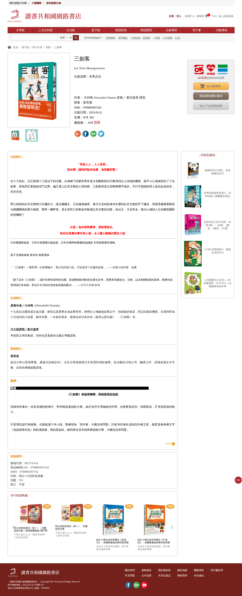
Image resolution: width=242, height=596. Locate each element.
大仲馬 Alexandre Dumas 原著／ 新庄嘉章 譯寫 (114, 97)
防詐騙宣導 (217, 570)
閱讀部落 (121, 30)
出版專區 (171, 30)
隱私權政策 (164, 570)
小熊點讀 (135, 38)
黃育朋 (87, 102)
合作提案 (146, 575)
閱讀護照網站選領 (211, 96)
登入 (178, 16)
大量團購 (36, 3)
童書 (48, 47)
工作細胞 (168, 38)
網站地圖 (182, 570)
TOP (238, 480)
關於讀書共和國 (18, 3)
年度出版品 (164, 575)
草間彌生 (123, 38)
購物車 (200, 16)
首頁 (15, 47)
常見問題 (130, 575)
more (168, 443)
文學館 (20, 30)
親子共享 (37, 47)
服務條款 (146, 570)
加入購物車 (214, 86)
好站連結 (199, 575)
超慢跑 (146, 38)
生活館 (70, 30)
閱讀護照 (146, 30)
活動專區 (221, 30)
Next (172, 527)
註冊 (171, 16)
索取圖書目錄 (53, 3)
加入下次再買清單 (211, 105)
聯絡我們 (182, 575)
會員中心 (190, 16)
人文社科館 (45, 30)
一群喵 (156, 38)
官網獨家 (111, 38)
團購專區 (199, 570)
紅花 (177, 38)
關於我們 (130, 570)
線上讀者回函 (226, 16)
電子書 (196, 30)
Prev (13, 527)
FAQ (214, 16)
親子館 (96, 30)
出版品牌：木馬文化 (87, 76)
